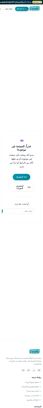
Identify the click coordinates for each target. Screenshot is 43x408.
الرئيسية (22, 177)
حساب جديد (8, 9)
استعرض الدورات (24, 187)
